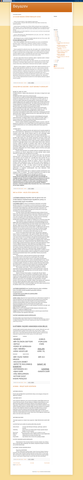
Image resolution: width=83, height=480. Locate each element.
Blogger (38, 471)
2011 (56, 61)
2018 (56, 31)
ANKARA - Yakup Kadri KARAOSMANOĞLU (61, 55)
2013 (56, 36)
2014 (56, 34)
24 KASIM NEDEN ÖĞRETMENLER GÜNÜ (27, 17)
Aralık (57, 37)
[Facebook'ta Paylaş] (32, 83)
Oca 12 (58, 41)
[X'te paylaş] (31, 83)
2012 (56, 60)
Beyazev (20, 6)
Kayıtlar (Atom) (18, 464)
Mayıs (57, 38)
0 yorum (25, 82)
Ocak (57, 40)
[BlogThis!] (29, 83)
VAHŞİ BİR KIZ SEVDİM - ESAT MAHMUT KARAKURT (30, 86)
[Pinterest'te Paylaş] (33, 83)
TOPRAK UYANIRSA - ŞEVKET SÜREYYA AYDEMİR (62, 52)
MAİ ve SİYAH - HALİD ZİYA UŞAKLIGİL (26, 192)
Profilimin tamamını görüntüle (59, 68)
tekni (18, 82)
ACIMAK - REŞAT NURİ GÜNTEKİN (24, 386)
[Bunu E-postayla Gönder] (28, 83)
